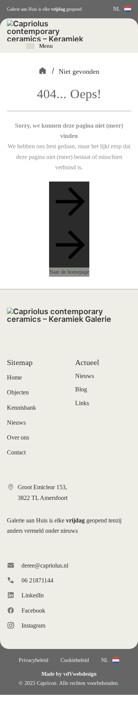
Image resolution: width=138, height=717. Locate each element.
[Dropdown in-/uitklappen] (127, 9)
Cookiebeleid (75, 660)
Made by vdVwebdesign (69, 674)
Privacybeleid (33, 660)
